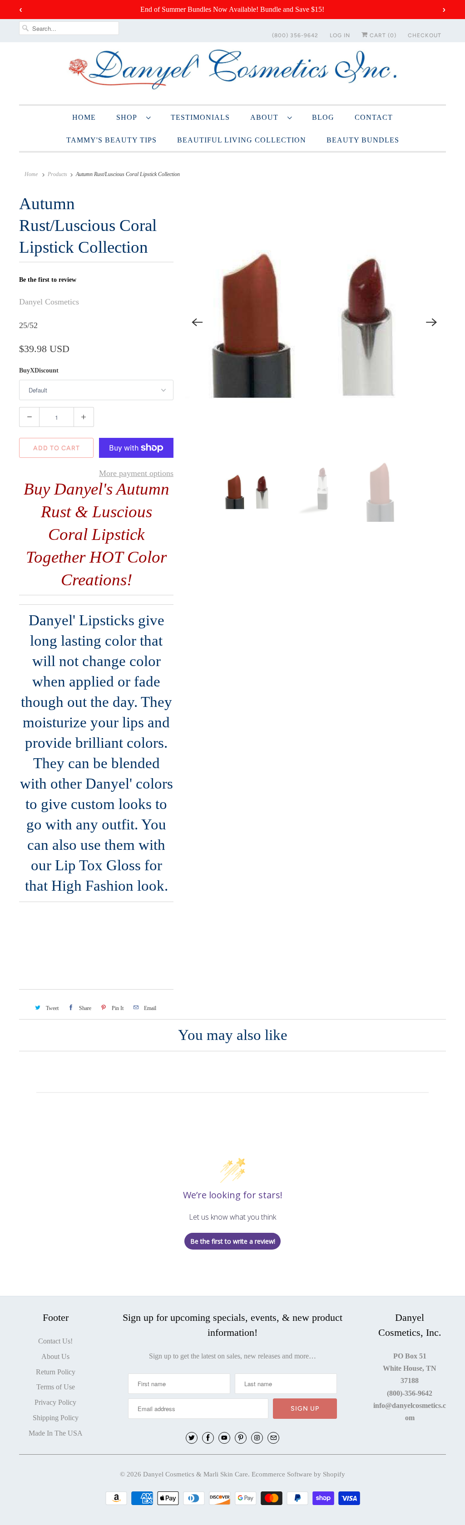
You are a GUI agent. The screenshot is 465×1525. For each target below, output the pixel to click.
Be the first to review (47, 279)
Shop (129, 117)
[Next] (431, 322)
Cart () (382, 35)
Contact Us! (55, 1341)
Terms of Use (55, 1387)
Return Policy (55, 1372)
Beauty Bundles (362, 140)
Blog (323, 117)
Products (57, 174)
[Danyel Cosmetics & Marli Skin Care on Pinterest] (241, 1438)
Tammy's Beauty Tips (111, 140)
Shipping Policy (56, 1418)
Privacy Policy (55, 1402)
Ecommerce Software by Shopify (298, 1474)
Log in (340, 35)
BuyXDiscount (39, 370)
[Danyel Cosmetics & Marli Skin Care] (232, 72)
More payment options (136, 473)
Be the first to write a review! (232, 1241)
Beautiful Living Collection (241, 140)
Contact (374, 117)
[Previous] (197, 322)
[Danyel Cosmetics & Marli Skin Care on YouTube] (224, 1438)
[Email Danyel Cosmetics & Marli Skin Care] (273, 1438)
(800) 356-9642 (295, 35)
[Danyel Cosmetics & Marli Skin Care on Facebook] (208, 1438)
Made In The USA (56, 1433)
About (266, 117)
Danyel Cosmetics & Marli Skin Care (195, 1474)
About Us (55, 1356)
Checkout (424, 35)
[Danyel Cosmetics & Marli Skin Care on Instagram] (257, 1438)
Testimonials (200, 117)
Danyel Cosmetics (49, 301)
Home (84, 117)
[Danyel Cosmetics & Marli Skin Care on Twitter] (192, 1438)
